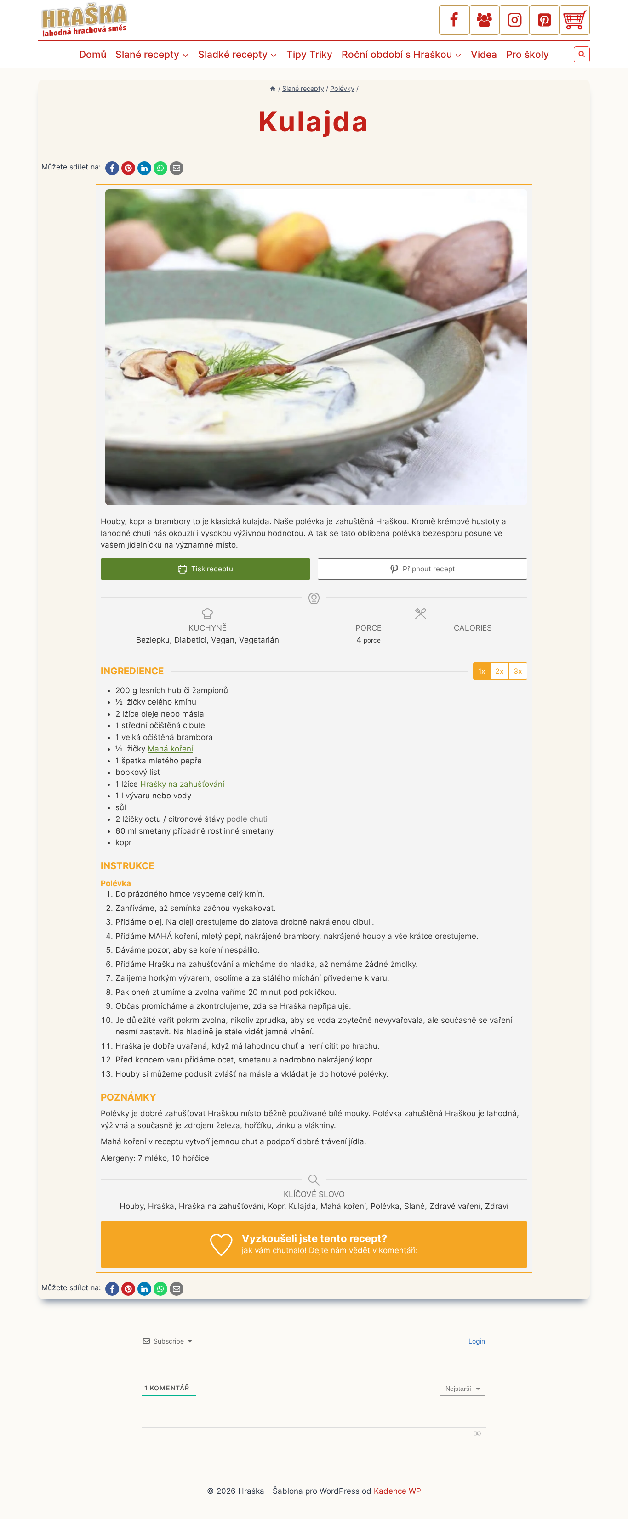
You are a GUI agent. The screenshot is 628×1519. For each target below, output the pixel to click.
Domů (92, 54)
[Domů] (272, 88)
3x (518, 671)
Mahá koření (170, 748)
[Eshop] (574, 20)
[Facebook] (454, 20)
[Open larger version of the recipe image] (316, 347)
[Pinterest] (545, 20)
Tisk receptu (211, 569)
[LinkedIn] (144, 168)
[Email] (176, 168)
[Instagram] (514, 20)
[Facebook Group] (484, 20)
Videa (484, 54)
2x (499, 671)
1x (481, 671)
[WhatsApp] (160, 168)
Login (476, 1341)
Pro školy (527, 54)
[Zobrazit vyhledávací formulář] (582, 54)
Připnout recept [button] (428, 569)
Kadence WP (397, 1491)
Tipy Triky (309, 54)
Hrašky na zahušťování (182, 784)
